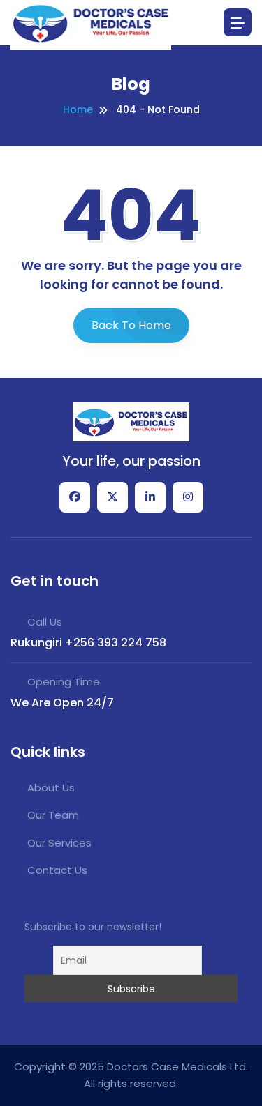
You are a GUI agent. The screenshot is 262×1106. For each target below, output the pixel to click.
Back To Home (131, 325)
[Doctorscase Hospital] (131, 421)
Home (78, 109)
